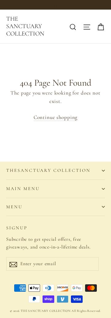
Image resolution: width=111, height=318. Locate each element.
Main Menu (22, 188)
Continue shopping (55, 117)
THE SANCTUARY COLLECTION (25, 26)
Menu (14, 207)
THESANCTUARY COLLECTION (48, 170)
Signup (16, 228)
